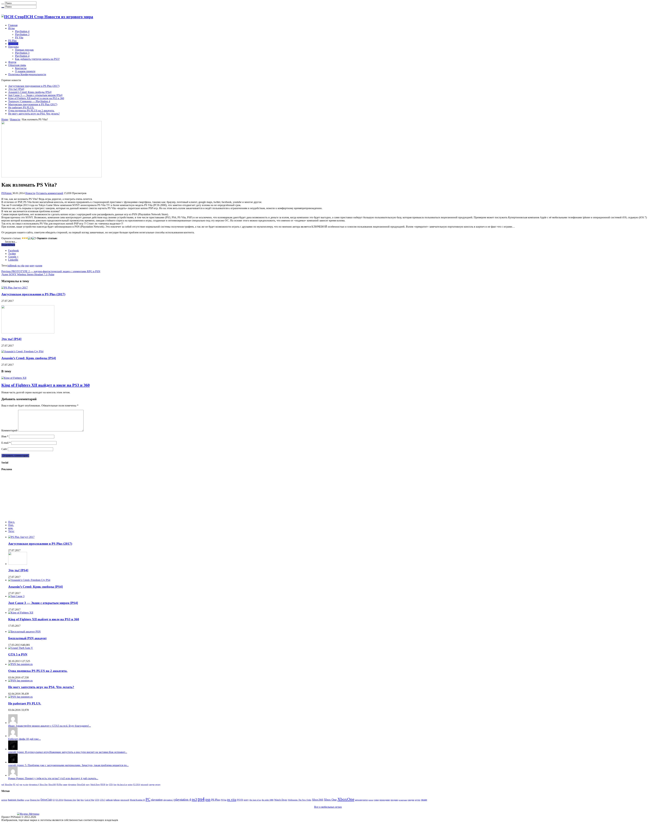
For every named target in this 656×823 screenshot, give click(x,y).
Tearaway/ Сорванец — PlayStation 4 (29, 101)
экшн (65, 784)
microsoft (144, 784)
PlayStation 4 (22, 31)
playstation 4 (34, 784)
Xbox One (43, 784)
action (130, 784)
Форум (12, 62)
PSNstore (6, 193)
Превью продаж (24, 49)
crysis (27, 800)
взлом (38, 265)
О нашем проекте (25, 71)
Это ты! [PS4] (16, 89)
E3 (54, 800)
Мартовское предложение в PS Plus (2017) (32, 104)
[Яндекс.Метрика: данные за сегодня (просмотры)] (28, 813)
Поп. (11, 525)
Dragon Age (35, 800)
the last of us (122, 784)
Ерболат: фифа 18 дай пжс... (24, 738)
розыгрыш (403, 800)
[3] (27, 238)
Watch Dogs (95, 784)
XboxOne (8, 784)
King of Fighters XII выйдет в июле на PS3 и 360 (36, 98)
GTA (111, 784)
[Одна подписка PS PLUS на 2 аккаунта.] (20, 664)
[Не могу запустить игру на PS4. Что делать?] (20, 680)
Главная (12, 25)
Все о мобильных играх (328, 806)
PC (14, 784)
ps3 (17, 784)
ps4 (2, 784)
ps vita (20, 265)
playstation (72, 784)
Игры (11, 28)
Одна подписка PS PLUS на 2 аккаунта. (31, 110)
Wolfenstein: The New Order (299, 800)
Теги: (11, 531)
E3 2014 (136, 784)
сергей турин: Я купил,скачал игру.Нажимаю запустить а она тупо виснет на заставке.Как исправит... (67, 752)
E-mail (6, 442)
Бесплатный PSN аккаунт (27, 638)
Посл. (11, 521)
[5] (34, 238)
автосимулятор (361, 800)
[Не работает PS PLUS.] (20, 696)
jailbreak (12, 265)
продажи (394, 800)
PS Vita (19, 37)
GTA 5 (102, 800)
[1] (23, 238)
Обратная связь (17, 65)
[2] (25, 238)
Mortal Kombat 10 (137, 800)
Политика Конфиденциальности (27, 74)
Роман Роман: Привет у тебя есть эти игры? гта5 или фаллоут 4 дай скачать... (53, 778)
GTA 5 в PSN (17, 654)
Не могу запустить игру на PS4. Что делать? (34, 113)
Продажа (13, 46)
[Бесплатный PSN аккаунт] (24, 631)
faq (107, 784)
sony (32, 265)
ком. (10, 528)
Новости (13, 43)
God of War (89, 800)
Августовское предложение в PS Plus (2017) (33, 86)
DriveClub (81, 784)
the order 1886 (268, 800)
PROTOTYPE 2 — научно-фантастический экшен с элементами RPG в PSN (50, 271)
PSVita (223, 800)
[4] (30, 238)
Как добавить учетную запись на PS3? (37, 59)
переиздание (384, 800)
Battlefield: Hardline (16, 800)
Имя (4, 436)
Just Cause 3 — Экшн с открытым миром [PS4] (35, 95)
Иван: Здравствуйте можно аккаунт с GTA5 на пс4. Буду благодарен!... (49, 725)
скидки (152, 784)
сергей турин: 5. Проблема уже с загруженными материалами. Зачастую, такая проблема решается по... (68, 765)
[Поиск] (2, 3)
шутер (157, 784)
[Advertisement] (27, 495)
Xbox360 (52, 784)
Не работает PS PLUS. (21, 107)
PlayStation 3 (22, 34)
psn (27, 265)
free (115, 784)
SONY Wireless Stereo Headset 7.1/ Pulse (27, 274)
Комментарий (9, 430)
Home (4, 119)
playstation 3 (168, 800)
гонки (376, 800)
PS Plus (12, 40)
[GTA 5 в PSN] (20, 647)
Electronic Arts (70, 800)
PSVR (102, 784)
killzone (116, 800)
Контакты (20, 68)
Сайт (4, 449)
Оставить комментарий (49, 193)
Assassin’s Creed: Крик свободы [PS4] (29, 92)
